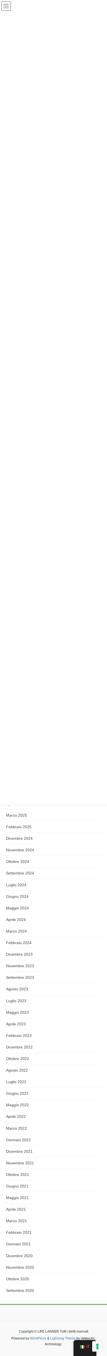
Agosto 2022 (17, 1070)
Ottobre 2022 (17, 1058)
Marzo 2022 (16, 1128)
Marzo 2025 (16, 815)
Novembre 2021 (20, 1163)
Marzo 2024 (16, 931)
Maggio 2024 (17, 908)
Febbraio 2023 (19, 1035)
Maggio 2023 (17, 1012)
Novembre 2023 (20, 966)
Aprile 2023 (16, 1024)
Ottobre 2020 (17, 1279)
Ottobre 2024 (17, 861)
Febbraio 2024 (19, 943)
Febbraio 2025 (19, 827)
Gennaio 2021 (18, 1244)
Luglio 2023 (16, 1001)
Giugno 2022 (17, 1093)
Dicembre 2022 (19, 1047)
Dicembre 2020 (19, 1256)
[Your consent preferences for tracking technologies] (97, 1346)
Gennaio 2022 (18, 1140)
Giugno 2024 (17, 896)
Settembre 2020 (20, 1290)
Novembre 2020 (20, 1267)
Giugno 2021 (17, 1186)
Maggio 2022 (17, 1105)
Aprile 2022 (16, 1116)
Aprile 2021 (16, 1209)
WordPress (38, 1338)
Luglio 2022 (16, 1082)
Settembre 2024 (20, 873)
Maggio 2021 (17, 1197)
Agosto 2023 (17, 989)
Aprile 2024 (16, 919)
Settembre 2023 (20, 977)
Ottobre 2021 (17, 1174)
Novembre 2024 (20, 850)
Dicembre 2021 (19, 1151)
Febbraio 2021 (19, 1232)
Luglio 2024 (16, 885)
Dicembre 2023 (19, 954)
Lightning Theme (62, 1338)
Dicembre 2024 (19, 838)
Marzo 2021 (16, 1221)
